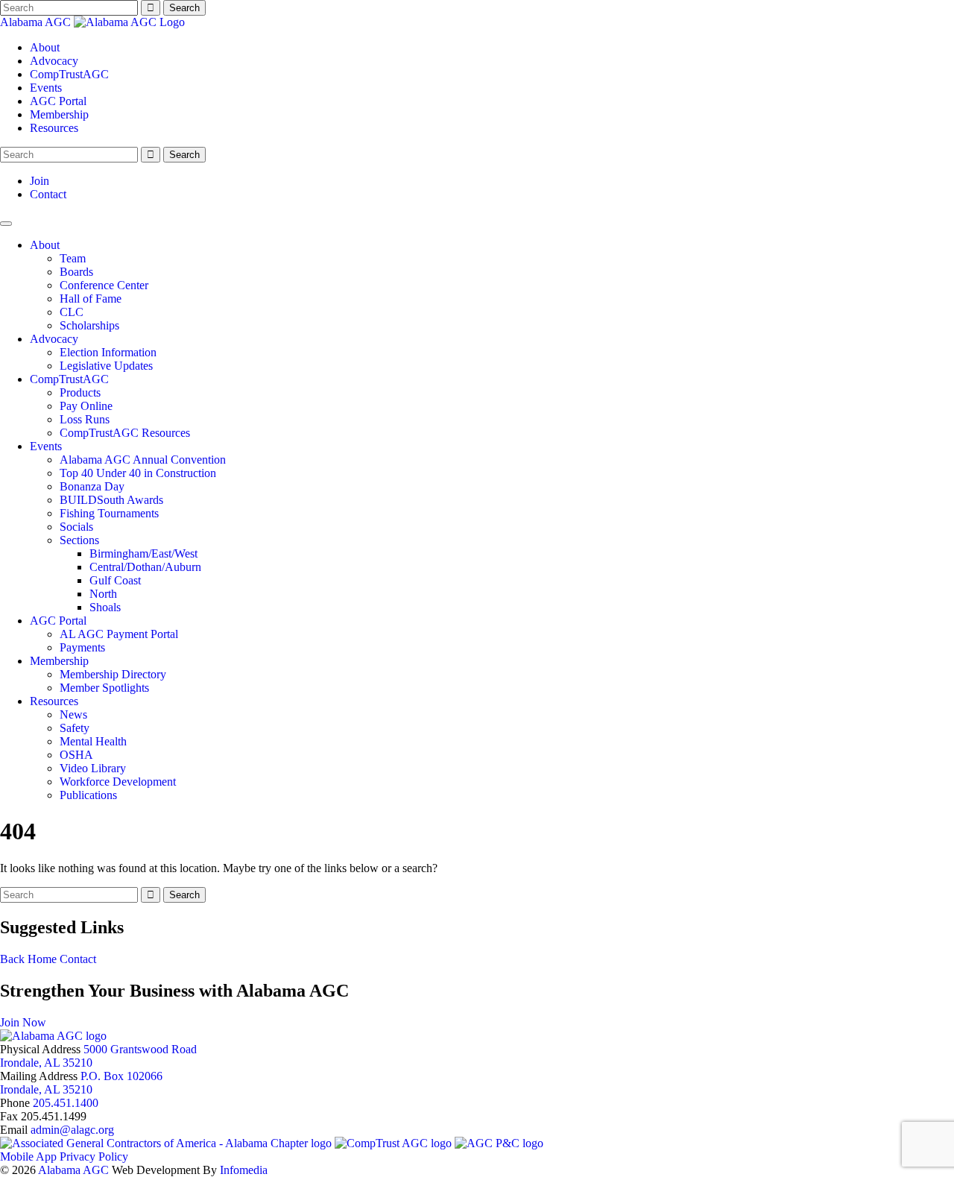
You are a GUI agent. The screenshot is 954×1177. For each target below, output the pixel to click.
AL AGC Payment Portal (119, 634)
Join (39, 180)
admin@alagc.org (72, 1129)
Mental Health (93, 741)
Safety (74, 728)
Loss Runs (85, 419)
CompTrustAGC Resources (125, 432)
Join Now (23, 1022)
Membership (59, 114)
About (45, 47)
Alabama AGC (37, 22)
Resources (54, 128)
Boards (76, 271)
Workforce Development (118, 781)
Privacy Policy (94, 1156)
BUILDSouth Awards (111, 499)
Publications (88, 795)
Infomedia (244, 1170)
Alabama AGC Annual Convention (143, 459)
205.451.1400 (65, 1102)
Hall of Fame (90, 298)
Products (80, 392)
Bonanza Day (92, 486)
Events (46, 87)
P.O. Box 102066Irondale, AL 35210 (81, 1083)
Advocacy (54, 60)
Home (42, 959)
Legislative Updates (106, 365)
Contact (48, 194)
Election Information (108, 352)
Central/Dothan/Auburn (145, 567)
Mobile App (28, 1156)
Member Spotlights (104, 687)
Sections (79, 540)
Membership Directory (113, 674)
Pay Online (86, 406)
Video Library (93, 768)
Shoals (105, 607)
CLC (71, 312)
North (103, 593)
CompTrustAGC (69, 74)
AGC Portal (58, 101)
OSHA (76, 754)
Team (73, 258)
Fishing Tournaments (109, 513)
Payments (82, 647)
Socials (76, 526)
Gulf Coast (115, 580)
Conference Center (104, 285)
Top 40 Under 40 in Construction (138, 473)
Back (12, 959)
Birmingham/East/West (143, 553)
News (73, 714)
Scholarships (89, 325)
